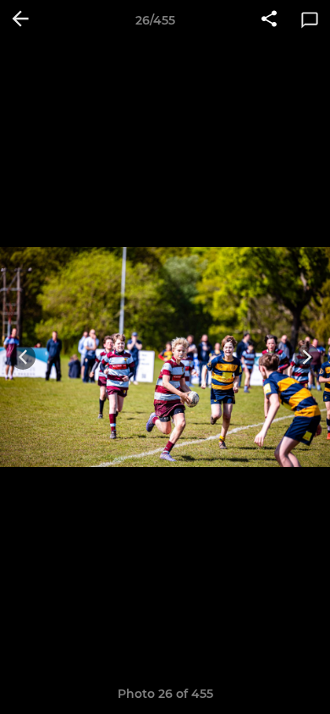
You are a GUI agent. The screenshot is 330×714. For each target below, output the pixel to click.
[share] (269, 20)
